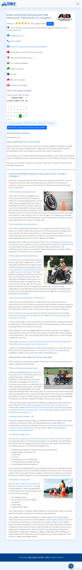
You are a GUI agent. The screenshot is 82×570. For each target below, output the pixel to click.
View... (50, 24)
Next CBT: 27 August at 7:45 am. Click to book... (27, 127)
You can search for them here (47, 350)
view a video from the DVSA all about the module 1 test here (40, 439)
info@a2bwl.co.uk (17, 36)
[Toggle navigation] (78, 4)
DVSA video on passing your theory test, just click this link (45, 405)
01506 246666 (15, 41)
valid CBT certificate (60, 244)
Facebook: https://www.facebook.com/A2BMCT (28, 47)
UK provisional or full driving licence (28, 315)
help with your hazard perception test (42, 407)
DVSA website (60, 228)
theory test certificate (38, 244)
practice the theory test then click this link (27, 410)
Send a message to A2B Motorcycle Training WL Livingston (31, 123)
